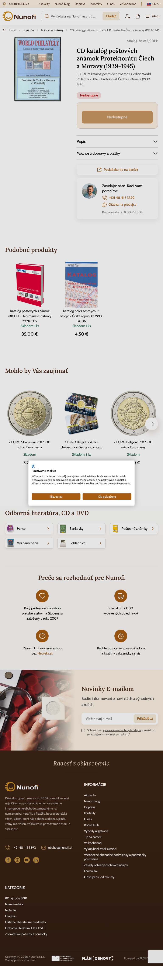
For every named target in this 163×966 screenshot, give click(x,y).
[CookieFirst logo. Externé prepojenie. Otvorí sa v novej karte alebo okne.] (33, 466)
